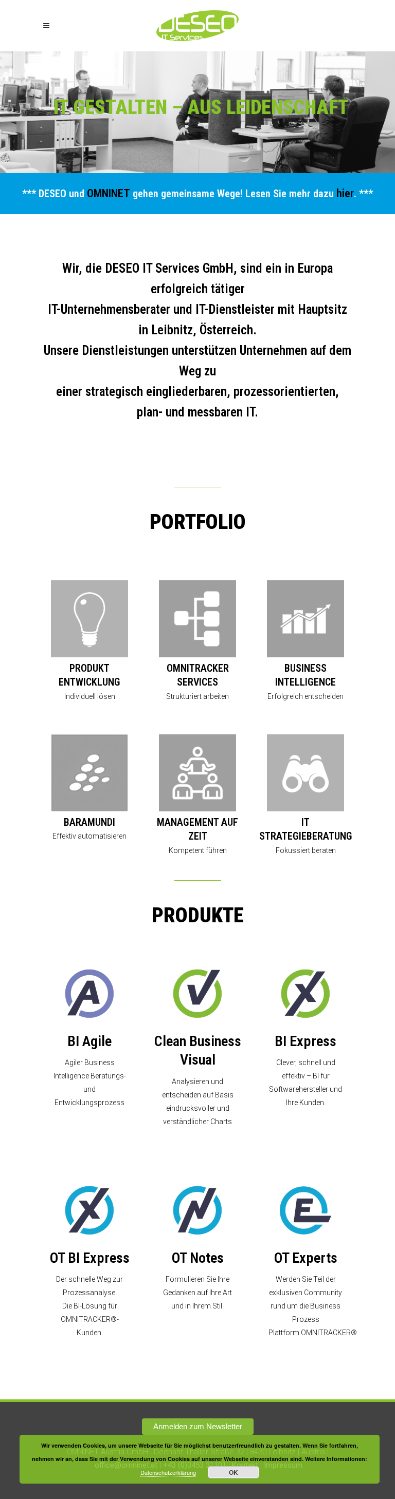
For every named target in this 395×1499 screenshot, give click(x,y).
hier (345, 193)
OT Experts (305, 1257)
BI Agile (89, 1041)
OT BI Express (90, 1257)
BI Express (305, 1041)
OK (233, 1472)
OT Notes (198, 1257)
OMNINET (108, 193)
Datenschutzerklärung (168, 1472)
